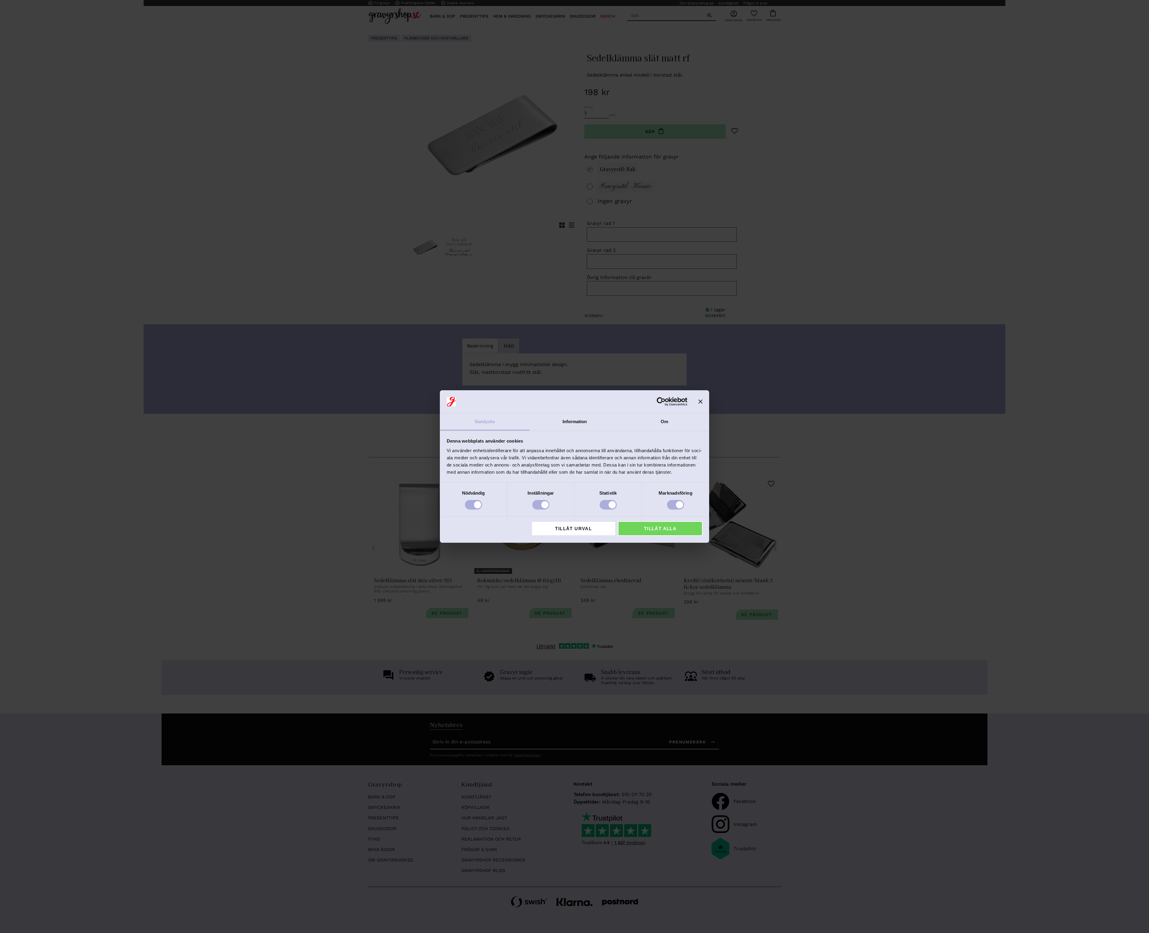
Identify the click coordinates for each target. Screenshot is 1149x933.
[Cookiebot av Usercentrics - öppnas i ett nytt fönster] (661, 401)
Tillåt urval (573, 528)
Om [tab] (664, 421)
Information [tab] (575, 421)
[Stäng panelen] (700, 402)
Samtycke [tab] (485, 421)
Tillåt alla (660, 528)
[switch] (540, 505)
